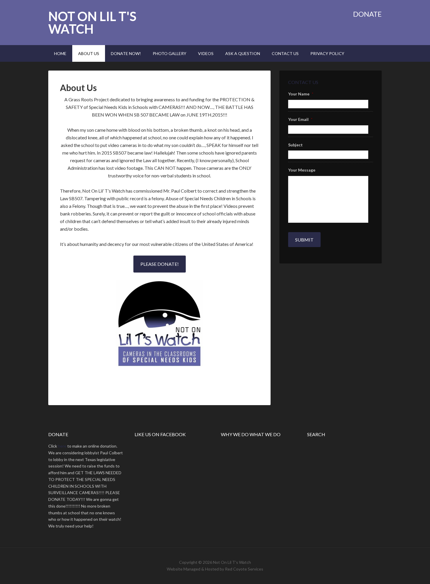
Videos (206, 53)
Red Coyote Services (244, 568)
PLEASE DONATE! (159, 264)
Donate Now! (126, 53)
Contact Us (285, 53)
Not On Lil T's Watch (92, 22)
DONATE (367, 14)
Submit (304, 239)
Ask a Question (242, 53)
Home (60, 53)
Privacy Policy (327, 53)
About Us (88, 53)
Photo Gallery (169, 53)
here (62, 445)
